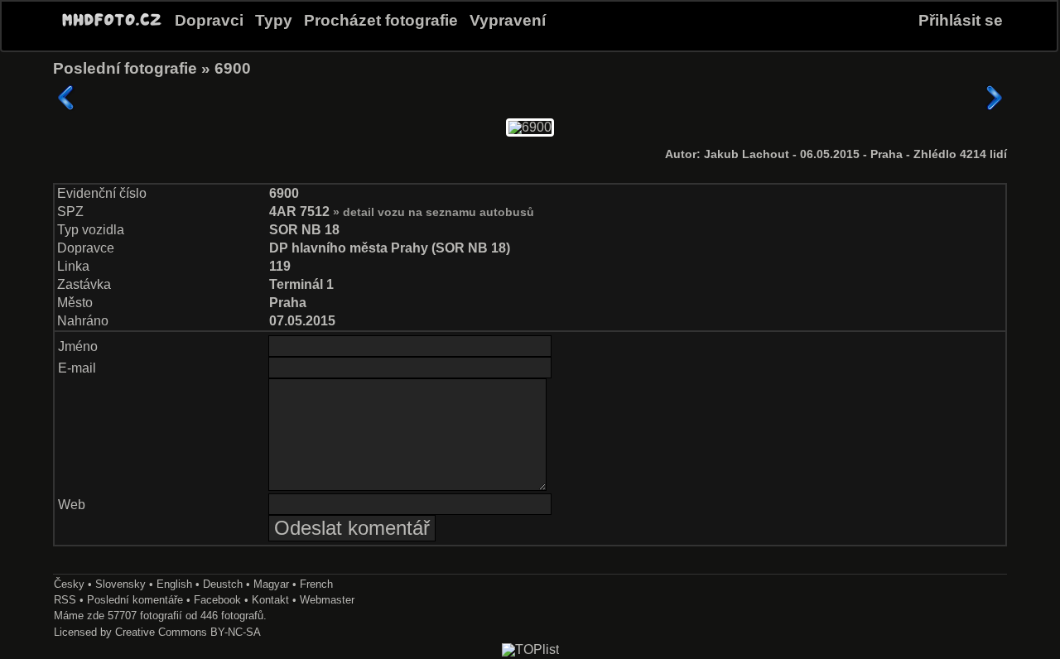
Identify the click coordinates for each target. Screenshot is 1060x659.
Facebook (217, 600)
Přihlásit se (960, 20)
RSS (65, 600)
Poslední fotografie (125, 68)
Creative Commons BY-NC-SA (188, 632)
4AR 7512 (301, 211)
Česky (69, 584)
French (316, 584)
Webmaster (327, 600)
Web (71, 505)
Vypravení (508, 20)
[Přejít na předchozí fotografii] (66, 97)
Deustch (223, 584)
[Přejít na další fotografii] (993, 97)
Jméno (78, 346)
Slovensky (120, 584)
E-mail (77, 368)
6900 (232, 68)
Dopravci (209, 20)
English (174, 584)
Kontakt (270, 600)
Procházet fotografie (381, 20)
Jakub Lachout (748, 154)
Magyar (271, 584)
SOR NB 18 (304, 230)
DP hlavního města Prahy (348, 248)
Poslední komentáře (135, 600)
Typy (273, 20)
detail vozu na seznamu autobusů (438, 212)
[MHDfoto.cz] (112, 26)
